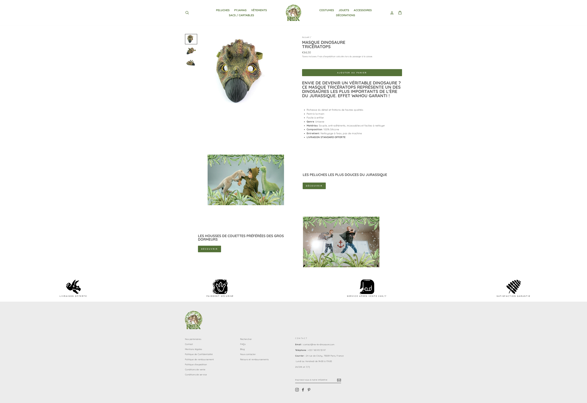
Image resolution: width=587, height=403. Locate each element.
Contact (189, 344)
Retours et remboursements (254, 359)
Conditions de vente (195, 369)
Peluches (223, 10)
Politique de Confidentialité (199, 354)
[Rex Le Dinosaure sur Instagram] (297, 390)
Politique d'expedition (196, 364)
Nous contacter (248, 354)
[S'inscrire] (339, 380)
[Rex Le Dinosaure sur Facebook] (303, 390)
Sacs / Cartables (241, 15)
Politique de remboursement (199, 359)
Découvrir (314, 186)
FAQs (243, 344)
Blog (242, 349)
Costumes (326, 10)
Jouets (344, 10)
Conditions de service (196, 374)
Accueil (305, 37)
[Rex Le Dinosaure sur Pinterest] (309, 390)
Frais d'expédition (326, 56)
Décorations (345, 15)
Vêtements (259, 10)
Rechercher (246, 339)
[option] (245, 72)
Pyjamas (240, 10)
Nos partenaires (193, 339)
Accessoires (363, 10)
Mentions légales (193, 349)
